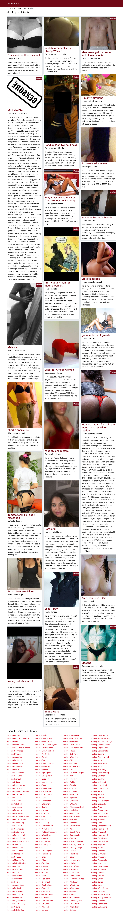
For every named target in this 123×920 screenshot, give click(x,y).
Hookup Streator (14, 754)
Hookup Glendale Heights (18, 816)
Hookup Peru (40, 760)
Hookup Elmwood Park (44, 751)
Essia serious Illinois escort (24, 55)
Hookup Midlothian (71, 907)
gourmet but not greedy (96, 335)
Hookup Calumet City (16, 904)
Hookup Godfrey (98, 779)
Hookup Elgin (40, 857)
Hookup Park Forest (99, 838)
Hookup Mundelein (15, 854)
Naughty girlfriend (92, 97)
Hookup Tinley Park (15, 869)
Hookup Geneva (14, 801)
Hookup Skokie (97, 794)
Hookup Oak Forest (71, 754)
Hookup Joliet (97, 882)
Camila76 (50, 528)
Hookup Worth (13, 769)
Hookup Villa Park (14, 804)
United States (21, 8)
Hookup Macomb (42, 907)
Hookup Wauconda (15, 763)
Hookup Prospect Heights (46, 744)
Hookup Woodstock (15, 847)
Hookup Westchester (100, 813)
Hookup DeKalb (69, 910)
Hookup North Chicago (17, 838)
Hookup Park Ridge (99, 904)
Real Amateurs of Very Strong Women (58, 50)
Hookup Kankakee (70, 810)
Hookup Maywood (14, 897)
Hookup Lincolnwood (16, 813)
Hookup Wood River (15, 885)
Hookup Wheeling (70, 757)
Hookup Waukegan (71, 888)
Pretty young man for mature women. (57, 284)
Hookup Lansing (42, 822)
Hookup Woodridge (71, 885)
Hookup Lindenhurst (15, 832)
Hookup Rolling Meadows (46, 832)
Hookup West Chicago (100, 888)
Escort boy (51, 608)
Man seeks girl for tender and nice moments (97, 54)
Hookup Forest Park (43, 841)
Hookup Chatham (98, 776)
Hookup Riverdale (14, 876)
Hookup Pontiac (14, 866)
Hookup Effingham (43, 804)
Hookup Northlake (42, 754)
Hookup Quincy (69, 769)
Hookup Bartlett (69, 838)
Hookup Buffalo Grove (16, 819)
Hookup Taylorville (99, 763)
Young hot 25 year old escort (21, 683)
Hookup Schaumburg (100, 773)
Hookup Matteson (70, 882)
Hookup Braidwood (99, 819)
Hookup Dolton (69, 851)
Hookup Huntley (70, 779)
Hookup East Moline (71, 897)
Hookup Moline (69, 863)
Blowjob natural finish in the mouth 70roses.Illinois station (98, 427)
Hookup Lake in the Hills (45, 763)
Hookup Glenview (42, 891)
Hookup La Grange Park (73, 841)
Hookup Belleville (70, 741)
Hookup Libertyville (43, 844)
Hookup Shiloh (97, 879)
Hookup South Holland (44, 888)
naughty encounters (57, 450)
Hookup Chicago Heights (73, 844)
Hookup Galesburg (99, 907)
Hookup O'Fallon (42, 897)
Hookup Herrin (13, 882)
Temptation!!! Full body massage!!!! (21, 516)
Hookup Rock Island (99, 829)
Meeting (86, 662)
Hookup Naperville (15, 851)
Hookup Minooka (70, 763)
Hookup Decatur (42, 757)
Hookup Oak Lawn (14, 776)
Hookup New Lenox (43, 829)
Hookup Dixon (69, 857)
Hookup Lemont (41, 910)
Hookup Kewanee (98, 863)
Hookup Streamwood (100, 757)
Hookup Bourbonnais (44, 826)
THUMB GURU (13, 3)
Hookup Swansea (70, 801)
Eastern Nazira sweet (94, 163)
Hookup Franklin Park (16, 835)
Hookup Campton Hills (100, 744)
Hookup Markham (42, 766)
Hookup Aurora (13, 735)
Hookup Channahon (15, 773)
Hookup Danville (14, 797)
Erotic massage (91, 278)
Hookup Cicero (97, 822)
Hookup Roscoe (41, 769)
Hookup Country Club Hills (18, 791)
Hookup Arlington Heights (18, 738)
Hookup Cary (40, 785)
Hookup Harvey (41, 838)
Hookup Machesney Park (73, 807)
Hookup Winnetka (98, 869)
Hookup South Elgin (99, 788)
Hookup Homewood (99, 835)
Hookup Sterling (42, 863)
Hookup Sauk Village (43, 885)
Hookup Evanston (14, 879)
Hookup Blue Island (71, 735)
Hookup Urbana (13, 782)
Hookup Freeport (98, 857)
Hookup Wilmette (70, 804)
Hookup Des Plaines (99, 841)
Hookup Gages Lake (99, 748)
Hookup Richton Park (44, 894)
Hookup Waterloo (14, 757)
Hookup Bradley (42, 779)
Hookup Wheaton (14, 807)
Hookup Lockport (42, 879)
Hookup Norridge (70, 869)
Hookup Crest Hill (42, 866)
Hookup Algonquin (71, 813)
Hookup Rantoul (14, 779)
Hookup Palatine (98, 891)
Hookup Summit (70, 894)
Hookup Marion (41, 735)
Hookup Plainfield (70, 854)
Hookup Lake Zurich (43, 794)
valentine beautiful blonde (97, 217)
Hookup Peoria (97, 791)
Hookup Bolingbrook (43, 788)
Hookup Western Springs (101, 741)
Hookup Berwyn (97, 754)
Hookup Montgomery (100, 801)
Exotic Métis (52, 711)
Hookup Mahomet (98, 782)
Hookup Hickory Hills (16, 794)
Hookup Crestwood (15, 891)
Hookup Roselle (69, 785)
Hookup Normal (41, 810)
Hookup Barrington (43, 801)
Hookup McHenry (70, 794)
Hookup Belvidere (14, 810)
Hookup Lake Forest (43, 738)
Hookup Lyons (41, 797)
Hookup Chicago (70, 760)
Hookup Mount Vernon (100, 738)
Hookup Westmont (71, 891)
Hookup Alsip (40, 860)
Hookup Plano (69, 751)
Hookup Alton (96, 807)
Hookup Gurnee (97, 797)
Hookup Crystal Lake (99, 866)
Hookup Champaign (15, 829)
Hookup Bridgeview (43, 776)
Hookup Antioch (70, 776)
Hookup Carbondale (71, 835)
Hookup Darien (41, 869)
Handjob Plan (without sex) (61, 144)
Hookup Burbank (14, 888)
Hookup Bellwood (70, 822)
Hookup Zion (40, 876)
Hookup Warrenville (71, 744)
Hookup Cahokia (14, 872)
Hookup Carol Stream (44, 900)
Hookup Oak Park (98, 876)
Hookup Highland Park (16, 900)
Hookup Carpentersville (101, 826)
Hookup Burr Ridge (99, 769)
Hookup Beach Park (71, 832)
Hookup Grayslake (98, 804)
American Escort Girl (94, 598)
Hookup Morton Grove (72, 738)
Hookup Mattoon (14, 741)
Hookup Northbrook (15, 751)
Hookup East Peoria (15, 744)
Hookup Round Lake (99, 810)
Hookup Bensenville (99, 751)
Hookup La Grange (71, 872)
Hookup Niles (68, 829)
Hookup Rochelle (98, 851)
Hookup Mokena (70, 819)
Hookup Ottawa (13, 907)
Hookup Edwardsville (44, 748)
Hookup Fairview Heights (73, 773)
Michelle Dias (16, 110)
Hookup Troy (40, 819)
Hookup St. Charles (43, 904)
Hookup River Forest (71, 876)
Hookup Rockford (14, 760)
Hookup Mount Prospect (101, 894)
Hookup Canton (41, 807)
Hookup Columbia (98, 872)
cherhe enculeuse (18, 429)
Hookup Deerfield (14, 826)
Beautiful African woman (59, 369)
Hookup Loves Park (99, 785)
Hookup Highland (98, 844)
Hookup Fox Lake (42, 813)
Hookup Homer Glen (71, 816)
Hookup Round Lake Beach (18, 748)
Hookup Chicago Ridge (72, 847)
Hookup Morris (97, 760)
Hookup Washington (43, 851)
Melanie (12, 347)
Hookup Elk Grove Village (18, 841)
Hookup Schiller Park (16, 910)
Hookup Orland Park (71, 904)
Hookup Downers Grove (73, 748)
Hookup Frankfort (98, 832)
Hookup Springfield (43, 773)
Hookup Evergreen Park (101, 897)
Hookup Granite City (15, 822)
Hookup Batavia (97, 847)
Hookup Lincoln (97, 885)
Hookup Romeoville (99, 860)
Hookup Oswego (14, 857)
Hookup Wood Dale (43, 835)
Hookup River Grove (43, 741)
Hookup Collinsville (43, 882)
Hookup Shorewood (71, 826)
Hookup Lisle (40, 847)
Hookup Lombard (70, 791)
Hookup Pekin (69, 782)
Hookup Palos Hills (43, 854)
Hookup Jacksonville (71, 860)
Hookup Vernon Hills (43, 782)
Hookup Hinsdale (14, 788)
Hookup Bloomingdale (72, 900)
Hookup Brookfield (71, 866)
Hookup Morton (97, 766)
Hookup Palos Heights (16, 863)
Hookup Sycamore (71, 797)
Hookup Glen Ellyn (43, 816)
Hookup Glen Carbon (100, 816)
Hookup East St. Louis (44, 872)
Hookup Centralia (14, 766)
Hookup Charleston (43, 791)
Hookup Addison (98, 900)
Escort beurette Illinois (21, 591)
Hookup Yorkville (14, 844)
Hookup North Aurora (16, 785)
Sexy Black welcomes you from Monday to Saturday (60, 199)
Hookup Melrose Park (16, 860)
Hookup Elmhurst (98, 854)
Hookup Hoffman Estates (73, 879)
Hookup (10, 8)
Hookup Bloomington (16, 894)
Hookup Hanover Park (100, 735)
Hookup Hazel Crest (71, 766)
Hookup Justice (69, 788)
